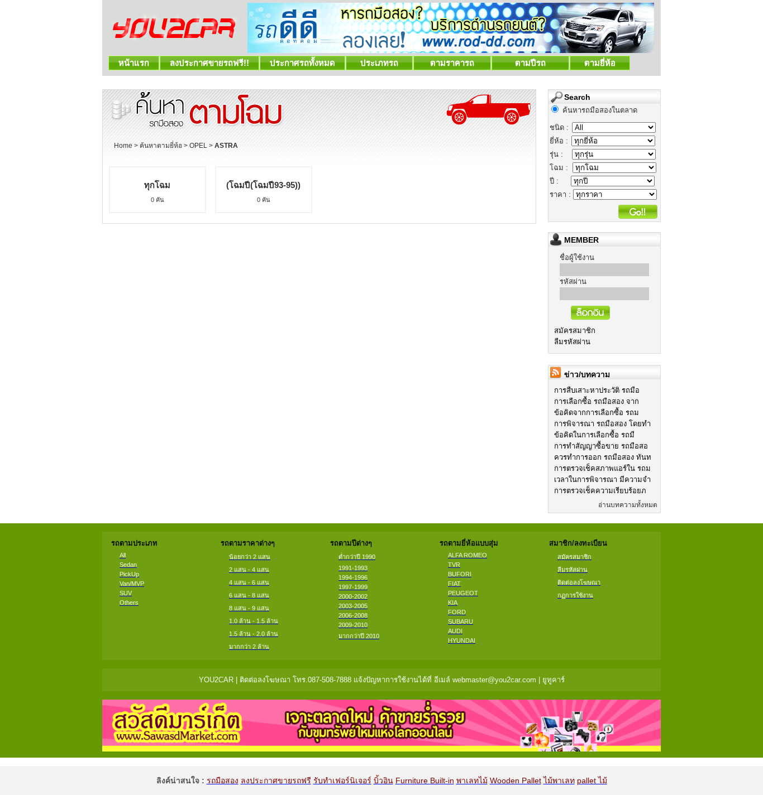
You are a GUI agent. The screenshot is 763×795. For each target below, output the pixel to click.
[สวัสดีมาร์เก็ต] (381, 748)
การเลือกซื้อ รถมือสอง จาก (596, 401)
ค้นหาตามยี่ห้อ (161, 146)
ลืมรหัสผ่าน (572, 342)
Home (123, 146)
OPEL (198, 146)
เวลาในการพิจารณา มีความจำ (602, 479)
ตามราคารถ (452, 63)
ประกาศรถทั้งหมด (302, 63)
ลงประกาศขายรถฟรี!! (209, 63)
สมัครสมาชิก (574, 330)
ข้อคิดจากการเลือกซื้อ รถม (596, 412)
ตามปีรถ (530, 63)
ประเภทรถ (379, 63)
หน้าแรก (133, 63)
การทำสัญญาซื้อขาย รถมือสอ (601, 446)
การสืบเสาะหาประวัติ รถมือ (597, 390)
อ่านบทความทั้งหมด (627, 505)
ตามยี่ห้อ (600, 63)
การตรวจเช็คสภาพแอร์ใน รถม (602, 468)
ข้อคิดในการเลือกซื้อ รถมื (594, 435)
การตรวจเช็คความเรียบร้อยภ (600, 490)
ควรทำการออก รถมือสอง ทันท (602, 457)
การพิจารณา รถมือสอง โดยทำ (602, 424)
